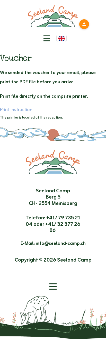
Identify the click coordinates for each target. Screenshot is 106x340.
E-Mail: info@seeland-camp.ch (53, 243)
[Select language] (61, 38)
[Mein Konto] (84, 24)
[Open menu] (53, 286)
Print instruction (16, 110)
